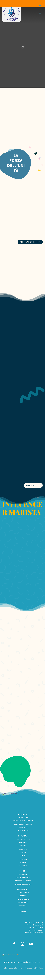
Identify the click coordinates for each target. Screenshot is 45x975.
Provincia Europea (23, 839)
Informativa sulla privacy (13, 968)
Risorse (22, 911)
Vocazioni (23, 896)
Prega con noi (23, 892)
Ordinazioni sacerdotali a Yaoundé (17, 352)
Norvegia (23, 859)
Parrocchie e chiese (23, 881)
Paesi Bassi (23, 866)
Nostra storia (23, 817)
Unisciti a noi (22, 889)
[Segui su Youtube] (30, 943)
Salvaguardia (30, 968)
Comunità (22, 836)
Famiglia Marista (23, 831)
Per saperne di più (30, 242)
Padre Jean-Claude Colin (23, 821)
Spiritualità (23, 827)
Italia (23, 856)
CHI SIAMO (22, 814)
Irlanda (23, 852)
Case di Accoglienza (23, 884)
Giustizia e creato (23, 877)
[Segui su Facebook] (14, 943)
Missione (22, 871)
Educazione (23, 874)
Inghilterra (23, 842)
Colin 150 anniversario (23, 824)
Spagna (23, 862)
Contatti (39, 968)
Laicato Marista (23, 899)
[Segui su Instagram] (22, 943)
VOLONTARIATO (23, 902)
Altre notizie (33, 485)
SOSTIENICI (23, 906)
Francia (23, 846)
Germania (23, 849)
